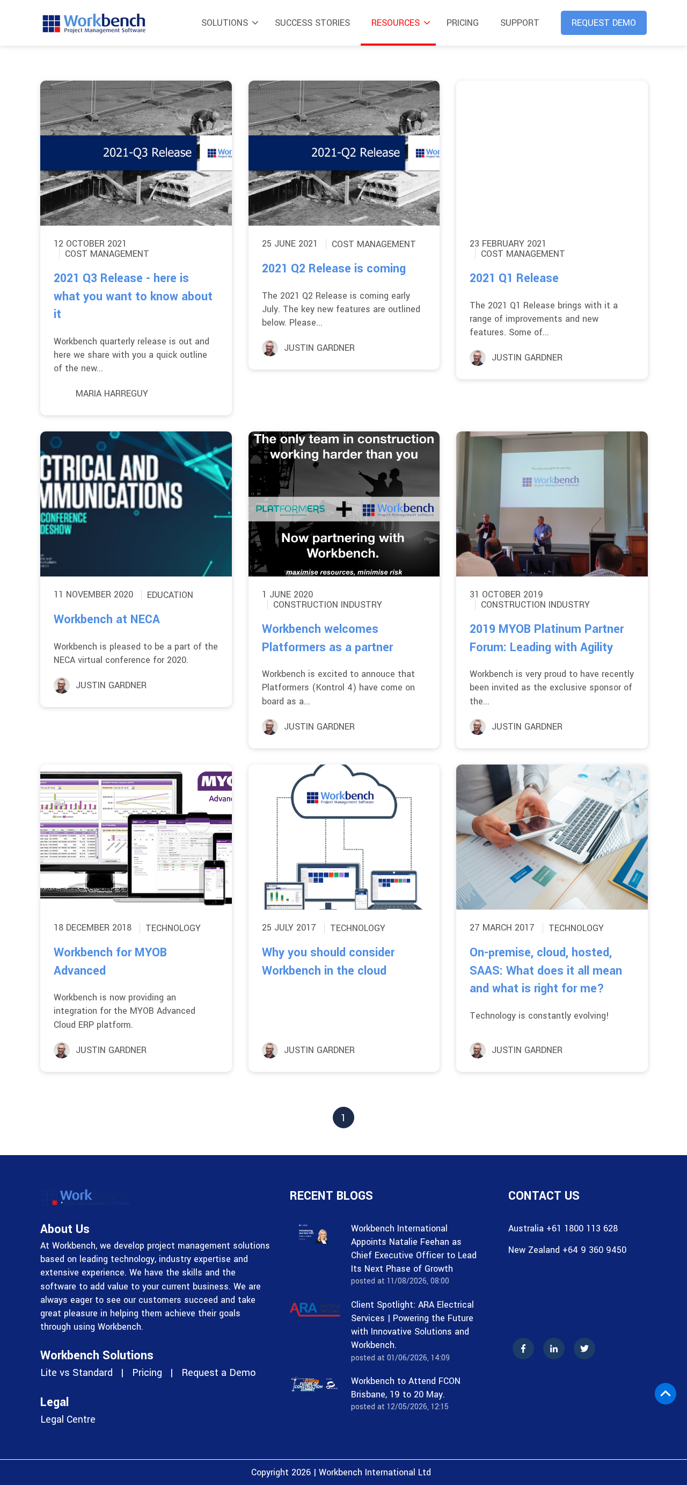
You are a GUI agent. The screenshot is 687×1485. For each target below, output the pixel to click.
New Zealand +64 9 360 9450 (567, 1250)
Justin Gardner (319, 348)
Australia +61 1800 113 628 (563, 1228)
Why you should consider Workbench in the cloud (328, 961)
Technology (173, 928)
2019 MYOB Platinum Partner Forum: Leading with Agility (547, 638)
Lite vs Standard (76, 1373)
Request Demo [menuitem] (604, 23)
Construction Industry (327, 605)
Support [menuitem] (519, 23)
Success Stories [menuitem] (312, 23)
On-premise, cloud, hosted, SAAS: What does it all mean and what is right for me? (546, 970)
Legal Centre (68, 1419)
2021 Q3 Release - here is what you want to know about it (133, 296)
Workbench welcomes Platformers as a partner (327, 638)
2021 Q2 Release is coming (334, 268)
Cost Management (107, 254)
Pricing (147, 1373)
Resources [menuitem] (395, 23)
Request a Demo (218, 1373)
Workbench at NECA (107, 619)
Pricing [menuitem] (463, 23)
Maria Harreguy (112, 393)
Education (170, 595)
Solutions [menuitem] (224, 23)
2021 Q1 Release (514, 278)
